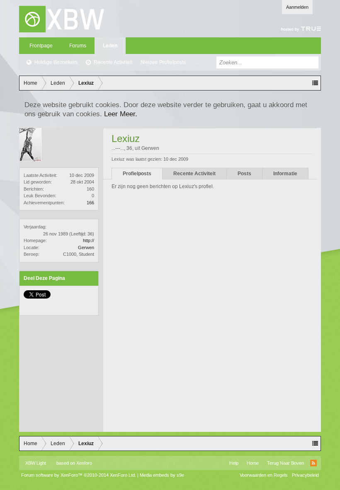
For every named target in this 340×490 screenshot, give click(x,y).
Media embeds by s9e (162, 475)
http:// (88, 240)
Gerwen (86, 247)
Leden (110, 46)
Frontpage (41, 46)
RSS (313, 463)
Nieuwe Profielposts (163, 62)
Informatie (285, 173)
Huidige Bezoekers (56, 62)
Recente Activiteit (113, 62)
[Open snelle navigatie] (315, 83)
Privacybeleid (305, 475)
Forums (77, 46)
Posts (244, 173)
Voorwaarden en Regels (264, 475)
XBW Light (35, 463)
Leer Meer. (120, 114)
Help (233, 463)
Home (253, 463)
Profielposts (137, 173)
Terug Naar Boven (285, 463)
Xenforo (84, 463)
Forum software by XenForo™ (78, 475)
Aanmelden (297, 7)
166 (90, 202)
